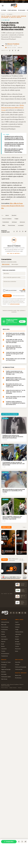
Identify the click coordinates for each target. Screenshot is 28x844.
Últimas (3, 10)
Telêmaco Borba (19, 631)
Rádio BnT (23, 1)
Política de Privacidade (20, 667)
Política (3, 631)
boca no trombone (6, 218)
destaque (14, 222)
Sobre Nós (17, 662)
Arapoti (17, 636)
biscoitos (14, 215)
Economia (3, 636)
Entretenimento (5, 653)
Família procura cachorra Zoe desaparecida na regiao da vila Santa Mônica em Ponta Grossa (14, 138)
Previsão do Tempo (6, 662)
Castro (17, 622)
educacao (22, 222)
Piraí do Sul (18, 648)
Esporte (3, 641)
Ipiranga (17, 641)
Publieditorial (4, 656)
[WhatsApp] (10, 50)
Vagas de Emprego (6, 669)
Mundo (3, 646)
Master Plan (18, 675)
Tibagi (16, 629)
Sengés (17, 639)
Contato (17, 664)
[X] (15, 50)
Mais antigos (15, 264)
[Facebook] (12, 50)
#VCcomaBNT (10, 14)
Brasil (2, 644)
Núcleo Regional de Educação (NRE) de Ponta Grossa (12, 108)
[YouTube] (19, 613)
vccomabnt (21, 225)
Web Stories (4, 679)
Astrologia (3, 674)
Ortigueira (17, 644)
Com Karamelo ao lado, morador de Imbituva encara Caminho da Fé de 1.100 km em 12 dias (14, 144)
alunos (7, 215)
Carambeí (17, 624)
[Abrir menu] (2, 5)
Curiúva (17, 646)
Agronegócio (4, 639)
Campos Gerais (17, 1)
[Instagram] (23, 231)
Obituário (3, 667)
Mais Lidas (3, 624)
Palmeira (17, 627)
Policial (3, 634)
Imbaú (16, 651)
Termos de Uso (18, 669)
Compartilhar (10, 841)
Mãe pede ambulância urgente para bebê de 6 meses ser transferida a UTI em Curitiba (14, 150)
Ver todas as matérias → (14, 253)
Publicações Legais (6, 676)
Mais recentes (5, 264)
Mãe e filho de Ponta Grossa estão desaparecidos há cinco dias (12, 206)
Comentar (20, 47)
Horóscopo (4, 664)
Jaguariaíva (18, 634)
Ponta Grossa (12, 10)
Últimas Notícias (5, 622)
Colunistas (4, 648)
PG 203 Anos (21, 10)
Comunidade (5, 222)
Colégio (16, 218)
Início (3, 14)
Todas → (25, 527)
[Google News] (25, 613)
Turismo (3, 651)
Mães (3, 225)
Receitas (3, 671)
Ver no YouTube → (22, 559)
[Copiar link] (18, 50)
